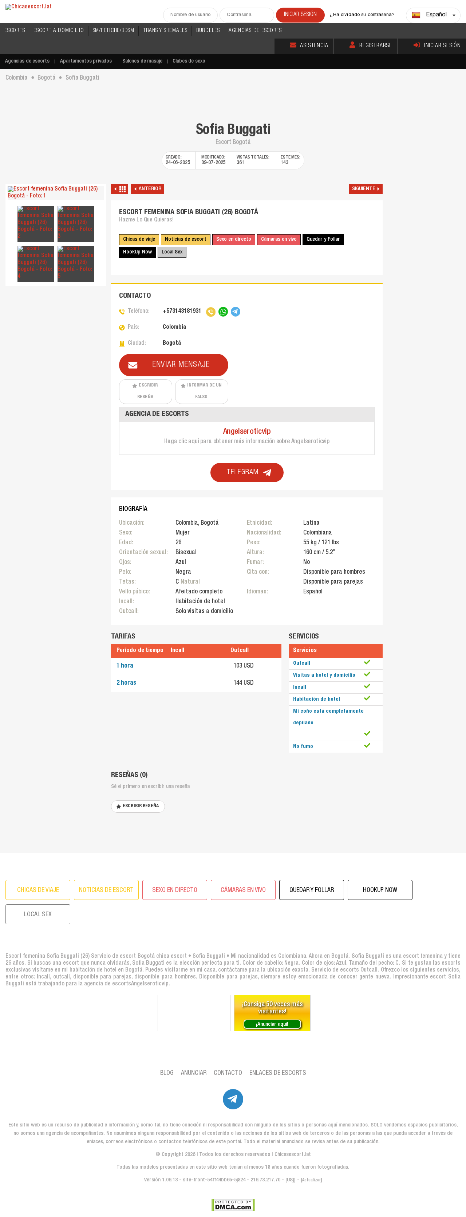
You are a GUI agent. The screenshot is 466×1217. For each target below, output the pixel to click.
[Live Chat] (194, 1013)
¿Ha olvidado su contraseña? (362, 15)
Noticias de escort (185, 239)
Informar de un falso (204, 391)
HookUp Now (137, 252)
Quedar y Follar (323, 239)
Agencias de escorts (27, 61)
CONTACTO (228, 1073)
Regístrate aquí (261, 703)
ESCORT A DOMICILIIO (58, 30)
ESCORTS (14, 30)
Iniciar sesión (442, 46)
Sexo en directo (233, 239)
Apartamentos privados (86, 61)
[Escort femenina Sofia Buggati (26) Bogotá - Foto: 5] (76, 263)
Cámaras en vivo (279, 239)
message (157, 630)
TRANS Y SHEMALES (165, 30)
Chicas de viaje (139, 239)
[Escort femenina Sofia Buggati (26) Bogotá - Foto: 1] (56, 193)
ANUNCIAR (193, 1073)
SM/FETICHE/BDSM (113, 30)
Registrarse (375, 46)
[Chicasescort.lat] (28, 7)
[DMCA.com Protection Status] (233, 1205)
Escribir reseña (147, 391)
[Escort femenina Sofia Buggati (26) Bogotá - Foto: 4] (35, 263)
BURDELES (208, 30)
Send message (259, 730)
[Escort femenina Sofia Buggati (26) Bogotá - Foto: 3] (76, 223)
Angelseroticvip (247, 432)
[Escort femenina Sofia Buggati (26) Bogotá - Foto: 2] (35, 223)
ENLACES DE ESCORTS (277, 1073)
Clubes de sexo (189, 61)
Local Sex (172, 252)
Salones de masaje (142, 61)
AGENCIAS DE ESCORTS (255, 30)
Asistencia (314, 46)
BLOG (167, 1073)
